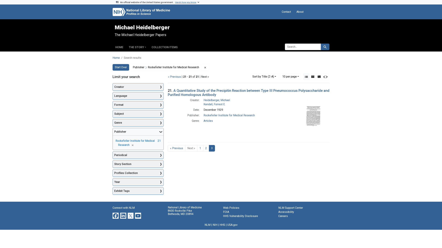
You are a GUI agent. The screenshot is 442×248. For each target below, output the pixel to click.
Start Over (121, 67)
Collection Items (165, 47)
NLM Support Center (290, 207)
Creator (119, 87)
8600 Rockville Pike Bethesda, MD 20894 (180, 212)
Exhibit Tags (122, 191)
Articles (208, 120)
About (300, 11)
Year (117, 182)
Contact (286, 11)
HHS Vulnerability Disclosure (240, 216)
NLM (207, 224)
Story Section (122, 164)
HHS (222, 224)
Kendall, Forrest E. (214, 104)
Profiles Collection (126, 173)
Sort (263, 76)
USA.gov (232, 224)
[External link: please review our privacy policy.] (116, 215)
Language (120, 95)
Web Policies (231, 207)
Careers (283, 216)
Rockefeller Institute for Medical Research (229, 115)
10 (289, 76)
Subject (119, 113)
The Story (136, 47)
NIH (215, 224)
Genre (118, 122)
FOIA (226, 212)
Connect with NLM (124, 207)
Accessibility (286, 212)
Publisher (120, 131)
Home (119, 47)
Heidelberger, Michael (217, 100)
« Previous (174, 76)
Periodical (120, 155)
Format (118, 104)
